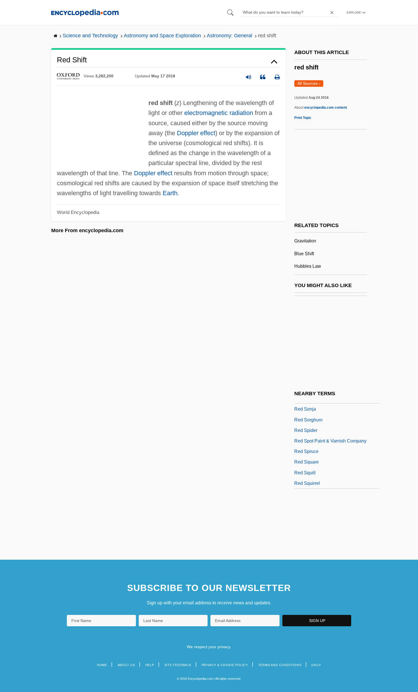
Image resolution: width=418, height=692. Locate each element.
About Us (126, 665)
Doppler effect (196, 133)
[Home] (85, 12)
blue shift (304, 253)
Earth (170, 193)
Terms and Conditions (279, 665)
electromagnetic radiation (218, 112)
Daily (316, 665)
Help (149, 665)
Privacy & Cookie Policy (225, 665)
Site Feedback (177, 665)
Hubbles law (307, 266)
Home (102, 665)
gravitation (305, 240)
